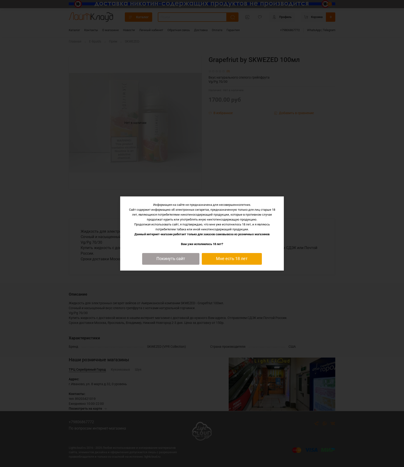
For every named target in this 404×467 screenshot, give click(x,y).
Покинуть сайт (170, 258)
